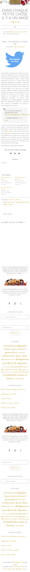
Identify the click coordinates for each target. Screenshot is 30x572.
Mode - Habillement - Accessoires (10, 370)
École (22, 379)
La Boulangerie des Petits (8, 394)
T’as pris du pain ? (6, 399)
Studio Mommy (16, 562)
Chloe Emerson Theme (19, 567)
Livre (21, 366)
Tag (28, 372)
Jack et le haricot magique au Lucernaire (13, 389)
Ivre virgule (15, 202)
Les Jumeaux (14, 367)
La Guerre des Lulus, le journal (10, 403)
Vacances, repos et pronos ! (8, 408)
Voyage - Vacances (15, 379)
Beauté (16, 346)
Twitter (10, 205)
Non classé (27, 369)
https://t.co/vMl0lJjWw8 (12, 115)
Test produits (8, 375)
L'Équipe (21, 202)
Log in (25, 569)
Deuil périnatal (20, 353)
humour (9, 202)
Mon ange (22, 370)
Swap (25, 372)
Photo (2, 372)
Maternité (26, 367)
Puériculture (11, 372)
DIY (2, 359)
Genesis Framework (9, 569)
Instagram (20, 359)
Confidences (14, 349)
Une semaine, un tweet (13, 200)
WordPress (19, 569)
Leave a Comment (19, 47)
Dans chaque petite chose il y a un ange (15, 14)
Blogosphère (22, 346)
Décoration (7, 360)
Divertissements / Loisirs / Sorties (15, 356)
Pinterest (6, 372)
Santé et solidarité (19, 372)
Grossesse (12, 360)
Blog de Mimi (9, 131)
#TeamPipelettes (8, 346)
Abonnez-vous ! (15, 333)
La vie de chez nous (17, 363)
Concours (7, 349)
